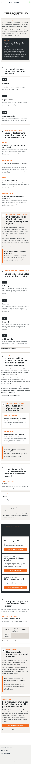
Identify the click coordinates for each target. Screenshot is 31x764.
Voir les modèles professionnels (15, 587)
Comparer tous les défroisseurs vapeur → (13, 729)
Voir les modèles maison (15, 570)
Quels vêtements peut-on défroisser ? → (11, 395)
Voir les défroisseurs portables (15, 549)
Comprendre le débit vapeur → (8, 348)
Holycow (15, 761)
